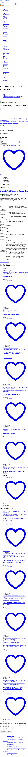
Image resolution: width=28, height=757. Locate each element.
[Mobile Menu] (0, 83)
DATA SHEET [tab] (6, 181)
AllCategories (10, 736)
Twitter (6, 145)
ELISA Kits (6, 311)
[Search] (16, 4)
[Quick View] (5, 280)
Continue (9, 731)
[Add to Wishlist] (1, 139)
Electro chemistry (5, 40)
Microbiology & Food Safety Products (16, 748)
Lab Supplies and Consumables (6, 47)
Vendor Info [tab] (6, 183)
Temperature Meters (6, 72)
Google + (15, 145)
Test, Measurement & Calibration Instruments (6, 25)
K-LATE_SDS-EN (4, 262)
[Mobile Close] (0, 733)
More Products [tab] (6, 184)
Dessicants (11, 515)
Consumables (6, 468)
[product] (15, 271)
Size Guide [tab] (5, 178)
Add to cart (3, 143)
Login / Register (5, 79)
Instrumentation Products (9, 272)
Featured (17, 515)
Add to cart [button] (9, 280)
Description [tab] (5, 177)
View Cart (3, 731)
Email (19, 145)
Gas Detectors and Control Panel (17, 349)
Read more (9, 524)
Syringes (12, 468)
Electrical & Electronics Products (15, 742)
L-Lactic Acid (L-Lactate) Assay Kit (14, 191)
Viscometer (5, 430)
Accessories (6, 349)
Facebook (2, 145)
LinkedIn (11, 145)
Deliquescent (6, 557)
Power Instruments (19, 272)
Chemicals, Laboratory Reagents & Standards (5, 65)
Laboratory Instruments (20, 429)
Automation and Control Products (15, 737)
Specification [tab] (6, 180)
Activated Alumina (7, 514)
